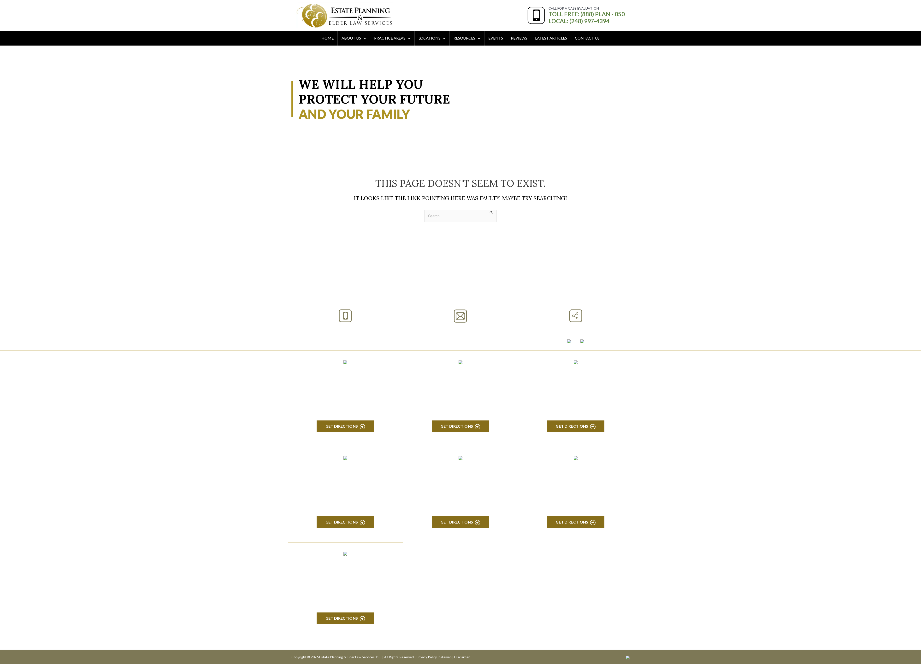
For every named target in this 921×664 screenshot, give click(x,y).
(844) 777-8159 (345, 340)
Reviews (519, 38)
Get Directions (341, 426)
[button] (363, 38)
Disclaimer (462, 657)
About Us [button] (351, 38)
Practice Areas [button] (389, 38)
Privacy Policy (426, 657)
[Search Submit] (491, 212)
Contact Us (587, 38)
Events (495, 38)
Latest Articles (551, 38)
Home (327, 38)
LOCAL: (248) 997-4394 (579, 20)
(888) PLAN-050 (339, 328)
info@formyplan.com (460, 329)
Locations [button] (429, 38)
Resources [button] (464, 38)
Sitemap (445, 657)
